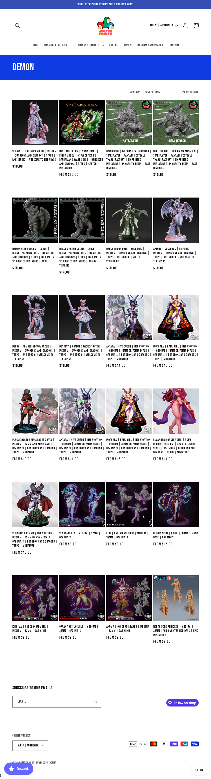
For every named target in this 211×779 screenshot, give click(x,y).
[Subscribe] (95, 702)
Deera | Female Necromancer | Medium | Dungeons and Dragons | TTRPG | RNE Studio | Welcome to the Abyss (33, 353)
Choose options (82, 187)
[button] (17, 25)
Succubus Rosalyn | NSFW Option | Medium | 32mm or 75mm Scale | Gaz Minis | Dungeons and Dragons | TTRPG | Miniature (34, 539)
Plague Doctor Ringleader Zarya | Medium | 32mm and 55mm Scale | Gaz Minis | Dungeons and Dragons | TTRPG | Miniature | (34, 446)
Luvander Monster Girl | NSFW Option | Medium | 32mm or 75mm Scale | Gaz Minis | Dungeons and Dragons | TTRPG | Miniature (174, 446)
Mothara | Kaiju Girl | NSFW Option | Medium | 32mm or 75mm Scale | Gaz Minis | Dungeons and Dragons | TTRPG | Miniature (175, 353)
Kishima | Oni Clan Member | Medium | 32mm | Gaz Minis (30, 629)
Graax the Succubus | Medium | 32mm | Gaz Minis (78, 629)
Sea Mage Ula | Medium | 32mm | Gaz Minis (80, 535)
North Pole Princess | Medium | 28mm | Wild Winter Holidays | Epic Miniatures (175, 631)
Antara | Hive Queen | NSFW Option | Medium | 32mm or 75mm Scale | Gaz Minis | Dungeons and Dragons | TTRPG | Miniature (128, 353)
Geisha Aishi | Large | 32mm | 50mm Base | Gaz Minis (175, 535)
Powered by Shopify (46, 762)
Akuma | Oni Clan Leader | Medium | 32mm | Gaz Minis (127, 629)
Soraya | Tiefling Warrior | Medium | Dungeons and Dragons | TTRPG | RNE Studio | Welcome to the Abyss (34, 155)
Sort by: (135, 92)
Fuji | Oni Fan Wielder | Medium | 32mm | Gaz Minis (127, 535)
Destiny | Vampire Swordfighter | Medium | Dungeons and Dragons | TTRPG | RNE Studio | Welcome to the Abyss (80, 353)
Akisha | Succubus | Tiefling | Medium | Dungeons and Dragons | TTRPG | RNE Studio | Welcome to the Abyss (174, 255)
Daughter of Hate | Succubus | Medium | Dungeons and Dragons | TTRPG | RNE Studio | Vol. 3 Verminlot (127, 255)
